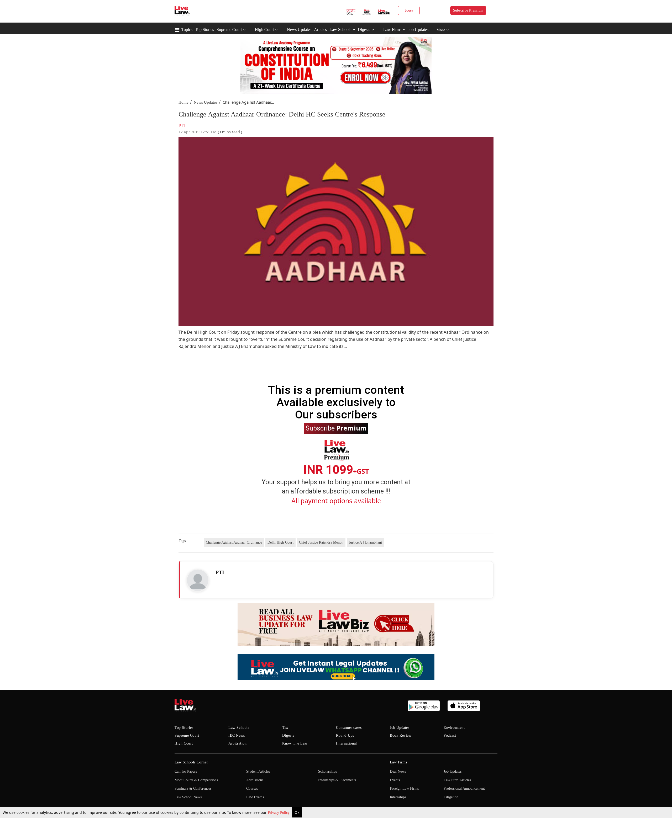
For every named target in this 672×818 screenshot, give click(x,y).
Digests (364, 29)
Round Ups (345, 735)
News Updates (299, 29)
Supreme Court (229, 29)
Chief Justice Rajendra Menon (321, 542)
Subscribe (336, 427)
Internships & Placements (337, 780)
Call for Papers (186, 771)
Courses (252, 788)
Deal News (398, 771)
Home (183, 102)
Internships (398, 797)
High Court (264, 29)
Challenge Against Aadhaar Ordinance (234, 542)
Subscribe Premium (468, 10)
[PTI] (197, 580)
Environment (454, 728)
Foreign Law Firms (404, 788)
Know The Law (294, 743)
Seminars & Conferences (193, 788)
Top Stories (204, 29)
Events (395, 780)
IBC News (236, 735)
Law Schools (340, 29)
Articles (320, 29)
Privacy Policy (279, 813)
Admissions (254, 780)
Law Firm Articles (457, 780)
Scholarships (327, 771)
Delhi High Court (280, 542)
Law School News (188, 797)
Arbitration (237, 743)
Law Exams (255, 797)
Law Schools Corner (191, 762)
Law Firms (392, 29)
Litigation (451, 797)
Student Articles (258, 771)
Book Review (401, 735)
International (346, 743)
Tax (285, 728)
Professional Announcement (464, 788)
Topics (186, 29)
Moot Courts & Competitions (196, 780)
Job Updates (418, 29)
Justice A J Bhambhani (365, 542)
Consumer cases (348, 728)
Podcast (450, 735)
